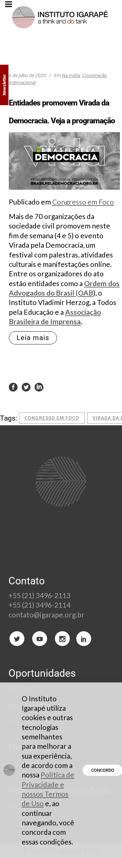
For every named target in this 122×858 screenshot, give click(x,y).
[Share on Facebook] (13, 386)
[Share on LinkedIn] (39, 386)
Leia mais (33, 338)
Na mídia (71, 75)
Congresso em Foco (83, 201)
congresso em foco (51, 418)
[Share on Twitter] (26, 386)
